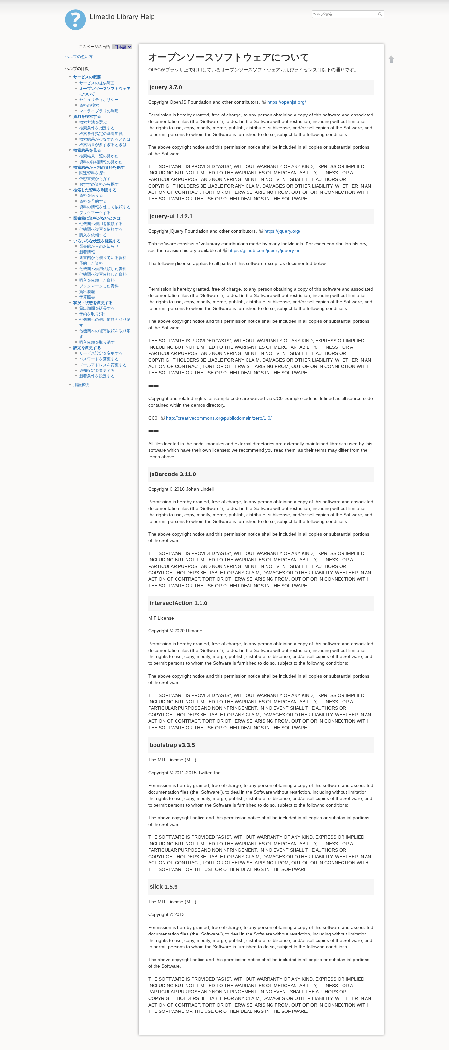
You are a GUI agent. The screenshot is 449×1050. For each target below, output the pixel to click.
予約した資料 (91, 263)
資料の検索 (89, 105)
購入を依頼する (93, 235)
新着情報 (87, 252)
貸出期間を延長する (97, 308)
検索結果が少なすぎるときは (104, 139)
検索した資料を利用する (95, 190)
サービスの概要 (87, 77)
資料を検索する (87, 116)
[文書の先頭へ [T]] (391, 59)
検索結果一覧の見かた (99, 156)
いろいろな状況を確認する (97, 241)
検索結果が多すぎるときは (103, 144)
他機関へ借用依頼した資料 (103, 269)
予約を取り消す (93, 314)
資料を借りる (91, 195)
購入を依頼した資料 (97, 280)
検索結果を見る (87, 150)
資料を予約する (93, 201)
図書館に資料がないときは (97, 218)
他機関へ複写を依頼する (101, 229)
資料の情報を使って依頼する (104, 207)
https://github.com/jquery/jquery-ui (263, 250)
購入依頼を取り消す (97, 342)
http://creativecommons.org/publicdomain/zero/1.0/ (219, 418)
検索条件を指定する (97, 128)
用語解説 (81, 384)
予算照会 (87, 297)
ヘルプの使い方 (79, 56)
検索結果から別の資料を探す (99, 167)
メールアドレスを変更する (103, 365)
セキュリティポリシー (99, 99)
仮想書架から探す (95, 178)
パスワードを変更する (99, 359)
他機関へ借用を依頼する (101, 223)
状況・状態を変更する (93, 302)
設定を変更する (87, 348)
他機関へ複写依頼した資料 (103, 274)
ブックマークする (95, 212)
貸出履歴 (87, 291)
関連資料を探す (93, 173)
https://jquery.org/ (282, 231)
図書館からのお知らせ (99, 246)
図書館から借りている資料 (103, 257)
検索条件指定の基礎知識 (101, 133)
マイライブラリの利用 (99, 111)
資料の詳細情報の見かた (101, 162)
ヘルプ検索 (381, 14)
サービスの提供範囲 (97, 83)
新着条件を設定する (97, 376)
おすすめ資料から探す (99, 184)
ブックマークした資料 (99, 286)
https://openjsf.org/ (286, 102)
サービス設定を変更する (101, 353)
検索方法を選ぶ (93, 122)
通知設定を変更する (97, 370)
